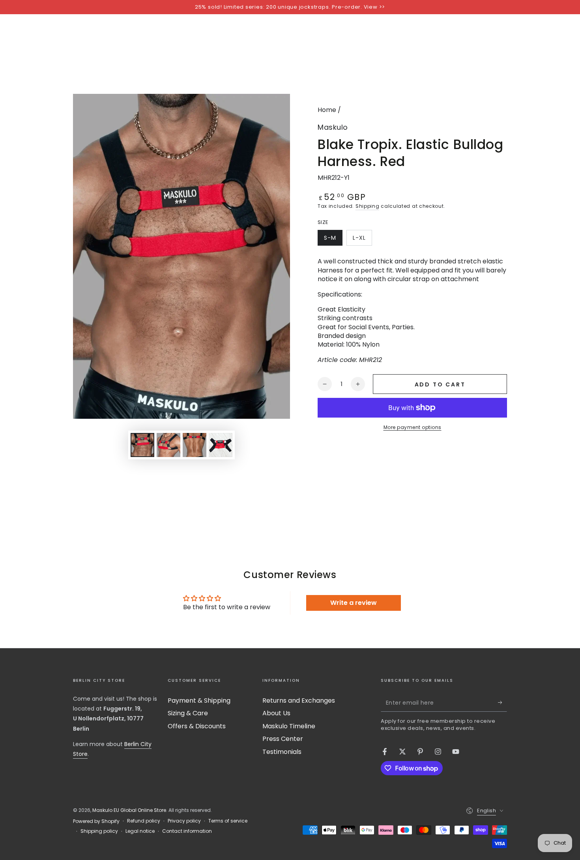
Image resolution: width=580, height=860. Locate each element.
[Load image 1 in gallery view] (142, 445)
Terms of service (227, 821)
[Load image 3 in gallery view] (194, 445)
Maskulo (333, 127)
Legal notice (140, 831)
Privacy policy (184, 821)
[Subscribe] (502, 702)
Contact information (187, 831)
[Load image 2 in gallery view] (168, 445)
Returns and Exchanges (298, 700)
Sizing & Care (188, 713)
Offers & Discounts (197, 726)
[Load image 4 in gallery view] (220, 445)
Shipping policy (99, 831)
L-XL (362, 240)
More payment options (413, 427)
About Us (276, 713)
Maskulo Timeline (288, 726)
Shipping (367, 206)
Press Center (282, 738)
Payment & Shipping (199, 700)
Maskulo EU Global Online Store (129, 810)
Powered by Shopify (96, 821)
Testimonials (281, 751)
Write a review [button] (353, 602)
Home (327, 109)
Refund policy (143, 821)
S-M (333, 240)
